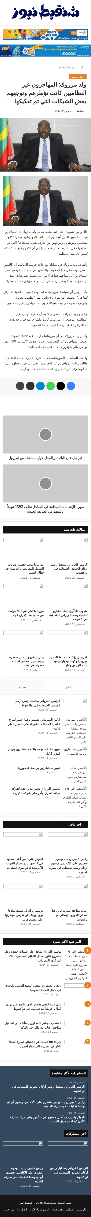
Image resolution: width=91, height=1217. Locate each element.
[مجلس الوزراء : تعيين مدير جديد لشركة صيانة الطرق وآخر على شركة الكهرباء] (75, 798)
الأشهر (68, 687)
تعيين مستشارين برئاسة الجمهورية (39, 768)
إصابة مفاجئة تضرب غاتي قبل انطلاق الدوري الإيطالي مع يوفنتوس (69, 915)
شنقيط (80, 110)
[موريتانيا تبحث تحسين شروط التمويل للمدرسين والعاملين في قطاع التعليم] (23, 549)
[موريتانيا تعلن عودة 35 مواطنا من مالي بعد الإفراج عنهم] (23, 595)
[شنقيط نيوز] (45, 12)
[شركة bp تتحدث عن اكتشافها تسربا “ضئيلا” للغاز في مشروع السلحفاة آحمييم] (76, 1048)
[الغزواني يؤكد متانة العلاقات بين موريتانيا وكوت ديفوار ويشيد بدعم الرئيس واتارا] (67, 642)
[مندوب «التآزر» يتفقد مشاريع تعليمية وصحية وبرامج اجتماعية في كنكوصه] (67, 595)
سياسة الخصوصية (62, 1209)
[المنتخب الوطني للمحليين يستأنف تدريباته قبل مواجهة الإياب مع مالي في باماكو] (76, 1029)
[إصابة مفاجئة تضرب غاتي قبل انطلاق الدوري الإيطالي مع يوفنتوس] (68, 895)
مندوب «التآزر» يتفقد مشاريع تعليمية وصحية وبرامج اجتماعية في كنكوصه (68, 615)
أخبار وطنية (65, 67)
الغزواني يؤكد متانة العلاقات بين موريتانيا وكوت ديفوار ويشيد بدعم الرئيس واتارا (68, 661)
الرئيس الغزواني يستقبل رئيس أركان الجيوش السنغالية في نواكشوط (69, 568)
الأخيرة (23, 687)
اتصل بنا (22, 1209)
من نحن (9, 1209)
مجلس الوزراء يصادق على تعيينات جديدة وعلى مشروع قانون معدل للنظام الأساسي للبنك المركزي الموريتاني (32, 956)
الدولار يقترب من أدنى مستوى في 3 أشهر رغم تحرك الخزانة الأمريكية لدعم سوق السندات (24, 863)
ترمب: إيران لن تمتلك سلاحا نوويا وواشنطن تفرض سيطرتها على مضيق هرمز (24, 915)
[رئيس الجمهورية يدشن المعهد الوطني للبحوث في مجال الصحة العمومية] (76, 991)
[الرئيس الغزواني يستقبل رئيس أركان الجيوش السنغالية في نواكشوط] (67, 549)
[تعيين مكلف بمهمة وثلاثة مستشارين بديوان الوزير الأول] (75, 755)
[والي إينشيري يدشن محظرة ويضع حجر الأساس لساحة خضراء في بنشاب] (23, 642)
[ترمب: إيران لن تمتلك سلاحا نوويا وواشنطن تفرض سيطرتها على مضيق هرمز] (23, 895)
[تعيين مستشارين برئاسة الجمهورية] (75, 775)
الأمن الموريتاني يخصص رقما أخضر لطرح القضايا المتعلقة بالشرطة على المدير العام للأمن (34, 724)
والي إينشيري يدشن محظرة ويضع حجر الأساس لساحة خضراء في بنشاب (26, 661)
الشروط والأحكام (40, 1209)
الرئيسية (79, 67)
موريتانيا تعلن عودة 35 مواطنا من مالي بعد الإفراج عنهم (26, 613)
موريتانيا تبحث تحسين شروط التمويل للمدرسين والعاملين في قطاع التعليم (24, 568)
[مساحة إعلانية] (45, 50)
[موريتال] (45, 34)
